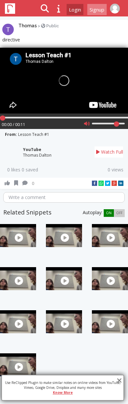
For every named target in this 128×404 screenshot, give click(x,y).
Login (75, 9)
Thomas (27, 25)
